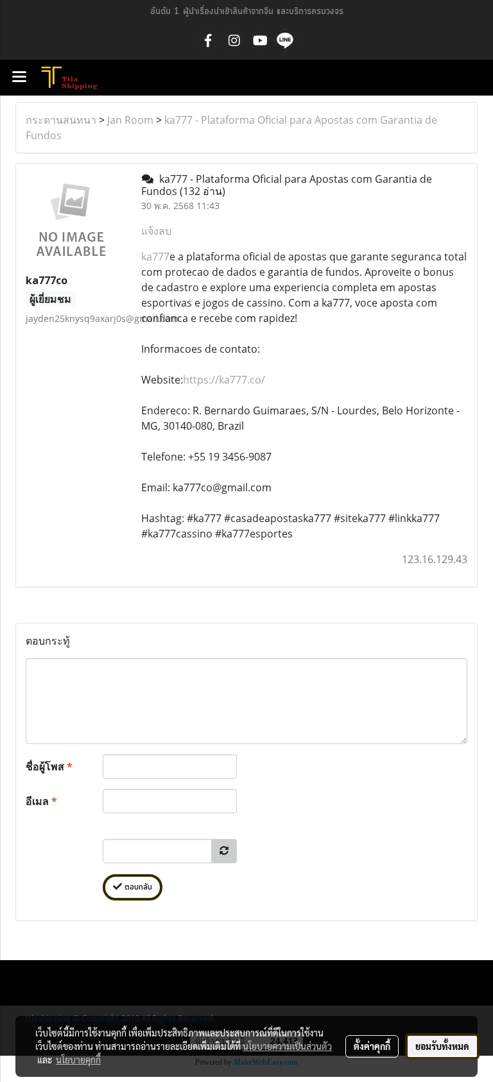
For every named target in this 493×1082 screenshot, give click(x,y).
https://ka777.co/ (224, 380)
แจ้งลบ (156, 231)
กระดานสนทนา (61, 120)
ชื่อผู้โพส (49, 766)
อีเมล (41, 801)
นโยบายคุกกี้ (78, 1059)
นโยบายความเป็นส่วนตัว (287, 1046)
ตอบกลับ (137, 887)
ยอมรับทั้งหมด (442, 1046)
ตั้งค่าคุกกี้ (372, 1046)
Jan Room (130, 120)
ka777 (155, 256)
